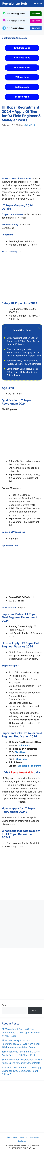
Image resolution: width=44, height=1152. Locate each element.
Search (5, 1005)
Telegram (36, 765)
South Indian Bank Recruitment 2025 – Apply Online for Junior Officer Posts (22, 372)
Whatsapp (23, 765)
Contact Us (34, 1137)
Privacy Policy (11, 1137)
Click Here (24, 745)
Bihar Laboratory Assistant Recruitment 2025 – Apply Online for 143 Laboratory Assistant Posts (24, 352)
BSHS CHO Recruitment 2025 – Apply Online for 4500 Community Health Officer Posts (21, 1071)
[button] (29, 3)
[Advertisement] (22, 154)
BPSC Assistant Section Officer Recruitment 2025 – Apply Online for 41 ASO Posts (23, 341)
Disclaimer (22, 1141)
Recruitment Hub (14, 3)
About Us (23, 1137)
